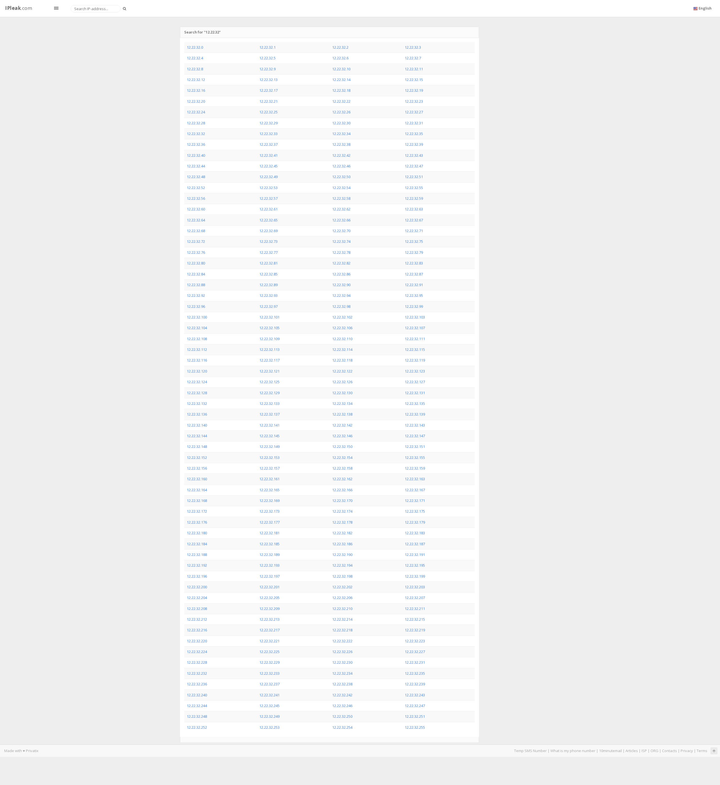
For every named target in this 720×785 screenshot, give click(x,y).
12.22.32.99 (414, 306)
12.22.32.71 (414, 230)
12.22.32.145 (269, 435)
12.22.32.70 (341, 230)
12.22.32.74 (341, 241)
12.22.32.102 (342, 317)
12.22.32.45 (268, 166)
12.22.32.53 (268, 187)
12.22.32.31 (414, 122)
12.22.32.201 (269, 586)
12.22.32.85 (268, 274)
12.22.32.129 (269, 392)
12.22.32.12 (196, 79)
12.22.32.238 (342, 684)
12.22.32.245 (269, 705)
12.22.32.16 (196, 90)
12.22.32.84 (196, 274)
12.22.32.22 (341, 101)
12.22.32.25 (268, 112)
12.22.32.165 (269, 489)
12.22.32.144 (197, 435)
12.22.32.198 (342, 576)
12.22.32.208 (197, 608)
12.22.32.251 (415, 716)
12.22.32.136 (197, 414)
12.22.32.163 (415, 478)
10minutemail (610, 750)
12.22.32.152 (197, 457)
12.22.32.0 (195, 47)
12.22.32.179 (415, 522)
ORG (654, 750)
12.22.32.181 (269, 532)
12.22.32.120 (197, 371)
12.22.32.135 (415, 403)
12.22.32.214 (342, 619)
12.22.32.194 (342, 565)
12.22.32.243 (415, 694)
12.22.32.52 (196, 187)
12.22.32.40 (196, 155)
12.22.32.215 (415, 619)
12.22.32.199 (415, 576)
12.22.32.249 (269, 716)
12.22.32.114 (342, 349)
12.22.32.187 (415, 543)
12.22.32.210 (342, 608)
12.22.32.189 (269, 554)
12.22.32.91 (414, 284)
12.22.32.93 (268, 295)
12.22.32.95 (414, 295)
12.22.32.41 (268, 155)
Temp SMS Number (530, 750)
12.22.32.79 (414, 252)
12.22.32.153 (269, 457)
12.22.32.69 (268, 230)
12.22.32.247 (415, 705)
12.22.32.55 (414, 187)
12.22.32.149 (269, 446)
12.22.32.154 (342, 457)
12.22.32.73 (268, 241)
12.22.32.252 (197, 727)
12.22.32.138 (342, 414)
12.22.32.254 (342, 727)
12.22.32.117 (269, 360)
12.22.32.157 (269, 468)
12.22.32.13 (268, 79)
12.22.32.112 (197, 349)
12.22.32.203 (415, 586)
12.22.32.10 (341, 68)
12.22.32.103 (415, 317)
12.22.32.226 (342, 651)
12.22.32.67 (414, 220)
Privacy (687, 750)
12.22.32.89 (268, 284)
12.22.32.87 (414, 274)
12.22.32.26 (341, 112)
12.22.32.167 (415, 489)
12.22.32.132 (197, 403)
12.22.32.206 (342, 597)
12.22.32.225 (269, 651)
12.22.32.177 (269, 522)
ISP (644, 750)
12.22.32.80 (196, 263)
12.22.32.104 (197, 327)
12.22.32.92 (196, 295)
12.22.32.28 (196, 122)
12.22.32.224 (197, 651)
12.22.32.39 (414, 144)
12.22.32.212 (197, 619)
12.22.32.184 (197, 543)
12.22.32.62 (341, 209)
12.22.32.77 (268, 252)
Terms (702, 750)
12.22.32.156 (197, 468)
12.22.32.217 (269, 630)
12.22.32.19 (414, 90)
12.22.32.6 (340, 57)
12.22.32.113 (269, 349)
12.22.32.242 (342, 694)
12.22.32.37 (268, 144)
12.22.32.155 (415, 457)
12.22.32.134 (342, 403)
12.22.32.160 (197, 478)
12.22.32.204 (197, 597)
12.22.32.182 (342, 532)
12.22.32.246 (342, 705)
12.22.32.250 (342, 716)
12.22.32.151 (415, 446)
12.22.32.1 (267, 47)
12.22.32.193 (269, 565)
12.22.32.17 (268, 90)
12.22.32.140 (197, 425)
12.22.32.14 (341, 79)
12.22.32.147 (415, 435)
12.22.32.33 (268, 133)
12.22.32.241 (269, 694)
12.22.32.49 (268, 176)
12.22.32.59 (414, 198)
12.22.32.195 (415, 565)
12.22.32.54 (341, 187)
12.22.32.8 (195, 68)
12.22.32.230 (342, 662)
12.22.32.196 (197, 576)
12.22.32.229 (269, 662)
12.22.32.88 (196, 284)
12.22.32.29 (268, 122)
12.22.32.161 (269, 478)
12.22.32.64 (196, 220)
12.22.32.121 (269, 371)
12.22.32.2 (340, 47)
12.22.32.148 (197, 446)
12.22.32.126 (342, 381)
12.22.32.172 (197, 511)
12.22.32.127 (415, 381)
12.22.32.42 (341, 155)
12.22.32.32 (196, 133)
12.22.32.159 (415, 468)
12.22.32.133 (269, 403)
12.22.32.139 (415, 414)
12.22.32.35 (414, 133)
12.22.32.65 (268, 220)
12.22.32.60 (196, 209)
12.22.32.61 (268, 209)
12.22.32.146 (342, 435)
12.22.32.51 (414, 176)
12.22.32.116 (197, 360)
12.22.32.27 (414, 112)
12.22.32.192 (197, 565)
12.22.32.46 (341, 166)
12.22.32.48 (196, 176)
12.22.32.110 (342, 338)
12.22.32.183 (415, 532)
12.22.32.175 (415, 511)
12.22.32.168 (197, 500)
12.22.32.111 (415, 338)
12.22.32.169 (269, 500)
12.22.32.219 (415, 630)
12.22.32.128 (197, 392)
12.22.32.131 (415, 392)
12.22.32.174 (342, 511)
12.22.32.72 (196, 241)
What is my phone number (572, 750)
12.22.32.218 (342, 630)
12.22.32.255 (415, 727)
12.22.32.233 (269, 673)
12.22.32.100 (197, 317)
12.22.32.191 (415, 554)
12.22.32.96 (196, 306)
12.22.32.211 (415, 608)
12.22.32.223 (415, 640)
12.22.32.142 (342, 425)
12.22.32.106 (342, 327)
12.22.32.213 (269, 619)
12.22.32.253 (269, 727)
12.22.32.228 (197, 662)
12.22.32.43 (414, 155)
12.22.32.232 (197, 673)
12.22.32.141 (269, 425)
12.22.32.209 (269, 608)
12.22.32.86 (341, 274)
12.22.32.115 (415, 349)
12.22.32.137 (269, 414)
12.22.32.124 (197, 381)
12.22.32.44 (196, 166)
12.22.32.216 (197, 630)
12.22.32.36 (196, 144)
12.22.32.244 (197, 705)
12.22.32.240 (197, 694)
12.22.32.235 (415, 673)
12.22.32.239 (415, 684)
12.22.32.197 (269, 576)
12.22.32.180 (197, 532)
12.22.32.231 (415, 662)
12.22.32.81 (268, 263)
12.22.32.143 (415, 425)
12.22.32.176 (197, 522)
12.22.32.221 (269, 640)
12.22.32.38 (341, 144)
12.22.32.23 (414, 101)
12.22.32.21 (268, 101)
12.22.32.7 (413, 57)
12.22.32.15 (414, 79)
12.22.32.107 (415, 327)
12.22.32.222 (342, 640)
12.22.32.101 (269, 317)
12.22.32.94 (341, 295)
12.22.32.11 (414, 68)
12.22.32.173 (269, 511)
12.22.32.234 (342, 673)
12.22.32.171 (415, 500)
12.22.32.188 (197, 554)
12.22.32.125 (269, 381)
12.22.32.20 (196, 101)
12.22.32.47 (414, 166)
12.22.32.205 (269, 597)
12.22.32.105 (269, 327)
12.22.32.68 (196, 230)
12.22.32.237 (269, 684)
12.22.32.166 (342, 489)
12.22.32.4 (195, 57)
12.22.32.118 (342, 360)
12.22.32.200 (197, 586)
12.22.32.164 (197, 489)
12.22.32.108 (197, 338)
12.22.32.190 (342, 554)
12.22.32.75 (414, 241)
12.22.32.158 (342, 468)
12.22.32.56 (196, 198)
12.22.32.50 (341, 176)
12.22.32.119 (415, 360)
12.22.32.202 (342, 586)
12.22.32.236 (197, 684)
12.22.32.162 (342, 478)
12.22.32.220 (197, 640)
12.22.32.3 (413, 47)
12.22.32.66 (341, 220)
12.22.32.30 (341, 122)
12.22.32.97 (268, 306)
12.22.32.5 (267, 57)
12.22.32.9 (267, 68)
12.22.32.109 (269, 338)
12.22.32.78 (341, 252)
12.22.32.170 (342, 500)
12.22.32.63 (414, 209)
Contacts (669, 750)
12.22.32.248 (197, 716)
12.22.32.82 (341, 263)
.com (18, 8)
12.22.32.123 (415, 371)
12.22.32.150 (342, 446)
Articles (632, 750)
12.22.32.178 (342, 522)
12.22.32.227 (415, 651)
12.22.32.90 (341, 284)
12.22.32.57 (268, 198)
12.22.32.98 (341, 306)
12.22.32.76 (196, 252)
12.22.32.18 (341, 90)
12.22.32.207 (415, 597)
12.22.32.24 (196, 112)
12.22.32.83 (414, 263)
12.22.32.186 (342, 543)
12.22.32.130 (342, 392)
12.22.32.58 (341, 198)
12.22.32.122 (342, 371)
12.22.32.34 (341, 133)
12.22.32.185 (269, 543)
